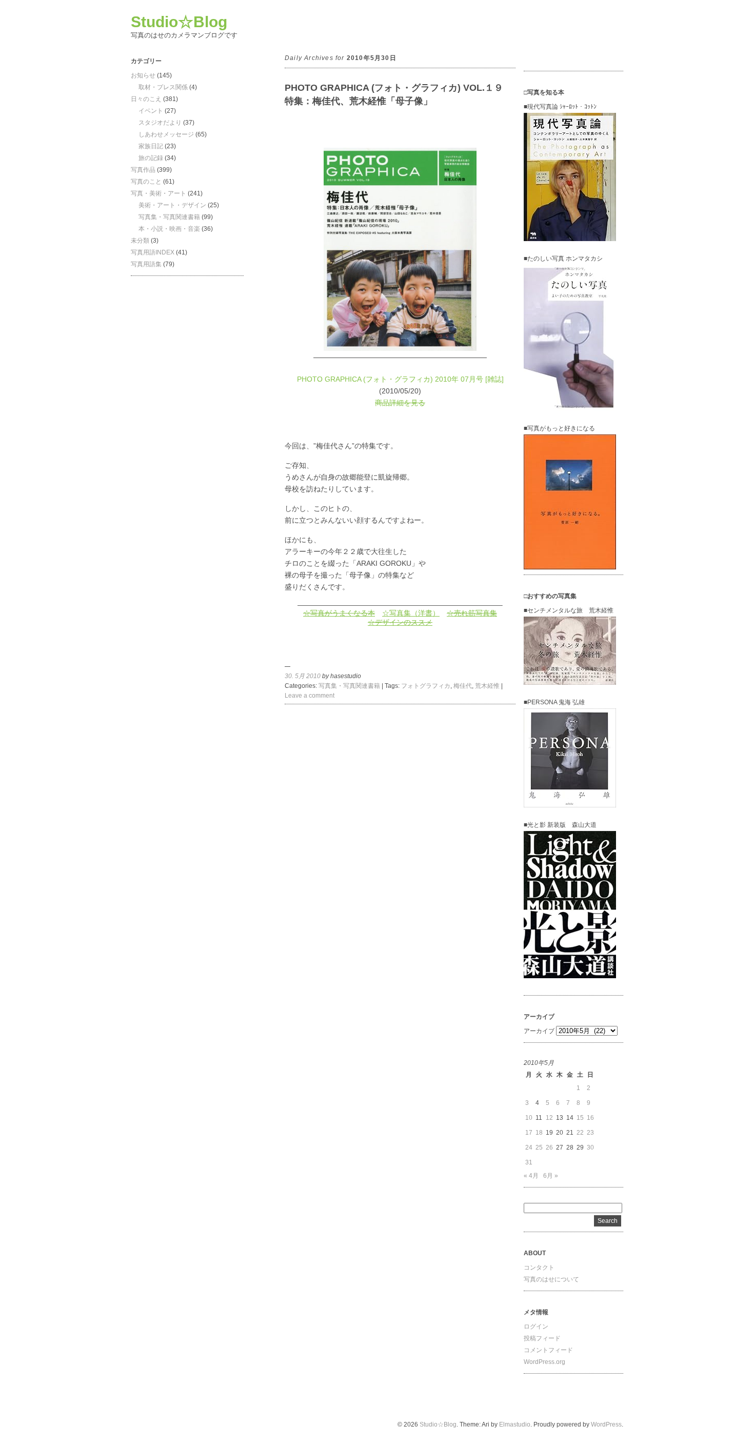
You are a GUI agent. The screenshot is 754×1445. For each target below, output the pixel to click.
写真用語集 (146, 264)
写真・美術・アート (158, 193)
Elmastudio (514, 1424)
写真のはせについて (551, 1279)
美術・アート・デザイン (172, 205)
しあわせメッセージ (166, 134)
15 (580, 1117)
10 (528, 1117)
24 (528, 1147)
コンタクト (539, 1267)
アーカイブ (539, 1031)
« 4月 (531, 1175)
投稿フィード (542, 1338)
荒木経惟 (487, 685)
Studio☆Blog (179, 21)
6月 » (550, 1175)
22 (580, 1132)
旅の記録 (150, 158)
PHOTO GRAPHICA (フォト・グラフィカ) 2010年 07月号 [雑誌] (400, 379)
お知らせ (143, 75)
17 (528, 1132)
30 (590, 1147)
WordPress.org (544, 1361)
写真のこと (146, 181)
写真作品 (143, 169)
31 (528, 1162)
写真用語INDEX (152, 252)
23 (590, 1132)
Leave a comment (309, 695)
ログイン (536, 1326)
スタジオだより (160, 122)
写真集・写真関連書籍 (169, 217)
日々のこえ (146, 99)
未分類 (140, 240)
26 (549, 1147)
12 (549, 1117)
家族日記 (150, 146)
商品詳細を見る (400, 403)
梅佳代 (462, 685)
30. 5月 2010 (303, 676)
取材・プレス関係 (163, 87)
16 (590, 1117)
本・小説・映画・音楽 (169, 228)
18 (539, 1132)
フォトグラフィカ (425, 685)
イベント (150, 110)
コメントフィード (548, 1350)
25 (539, 1147)
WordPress (606, 1424)
